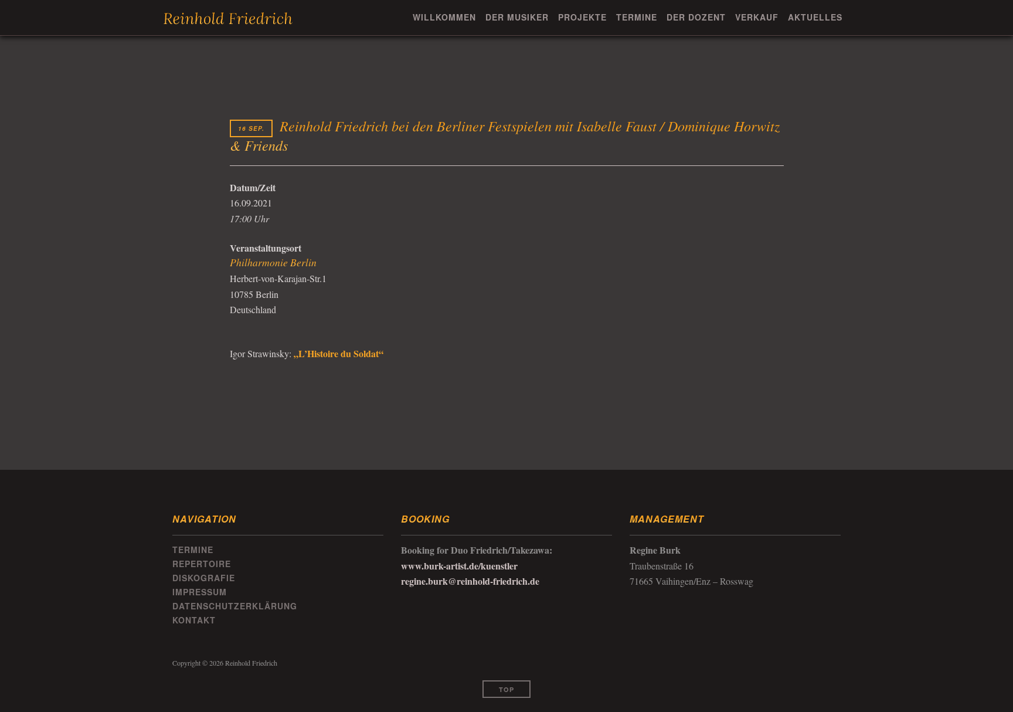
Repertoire (201, 563)
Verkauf (757, 17)
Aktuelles (815, 17)
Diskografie (203, 578)
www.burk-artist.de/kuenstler (459, 565)
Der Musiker (517, 17)
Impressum (199, 592)
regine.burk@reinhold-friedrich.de (470, 581)
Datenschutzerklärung (234, 606)
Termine (636, 17)
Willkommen (444, 17)
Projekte (582, 17)
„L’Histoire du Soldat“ (337, 353)
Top (506, 689)
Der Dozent (696, 17)
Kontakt (194, 620)
